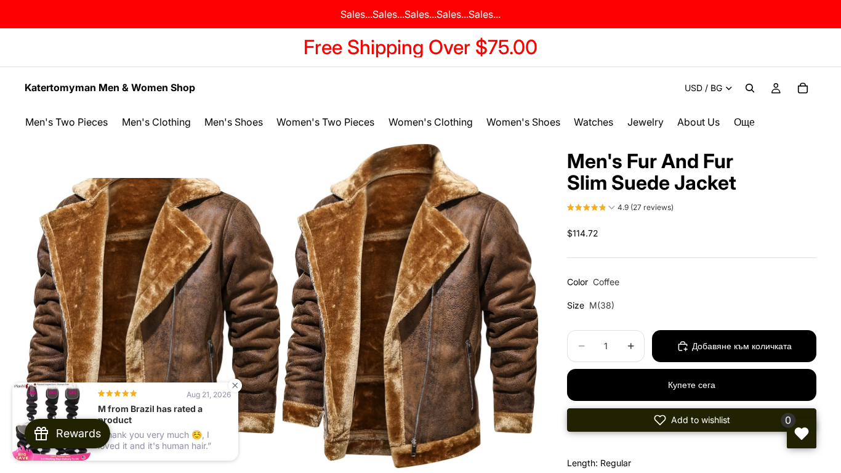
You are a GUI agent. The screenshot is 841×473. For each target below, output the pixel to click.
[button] (620, 208)
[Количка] (802, 88)
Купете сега (691, 384)
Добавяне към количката (742, 346)
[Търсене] (749, 88)
